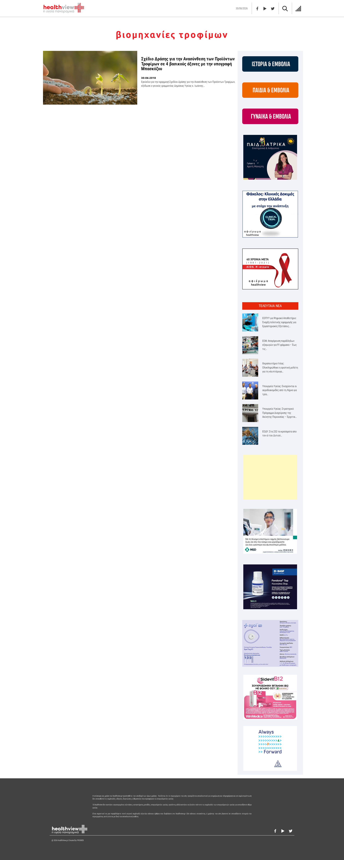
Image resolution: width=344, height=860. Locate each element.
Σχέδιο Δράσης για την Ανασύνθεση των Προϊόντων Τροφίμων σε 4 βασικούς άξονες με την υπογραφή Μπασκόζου (188, 63)
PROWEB (80, 840)
